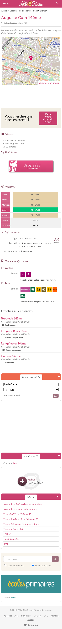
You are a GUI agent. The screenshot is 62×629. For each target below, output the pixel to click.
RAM (5, 544)
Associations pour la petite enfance (20, 509)
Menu (5, 3)
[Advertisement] (31, 95)
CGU (46, 616)
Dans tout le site (43, 565)
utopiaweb (31, 625)
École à (9, 597)
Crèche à (10, 463)
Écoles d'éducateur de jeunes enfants (21, 524)
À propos (8, 616)
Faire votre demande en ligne (48, 118)
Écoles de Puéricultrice (14, 529)
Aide (16, 616)
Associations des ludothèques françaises (22, 504)
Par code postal (11, 395)
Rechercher (57, 3)
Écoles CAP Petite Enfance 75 (17, 514)
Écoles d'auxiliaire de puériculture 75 (20, 519)
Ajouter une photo (49, 83)
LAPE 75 (7, 534)
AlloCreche (31, 4)
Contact (37, 616)
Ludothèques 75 (11, 539)
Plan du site (26, 616)
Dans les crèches (15, 565)
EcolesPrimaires (31, 584)
